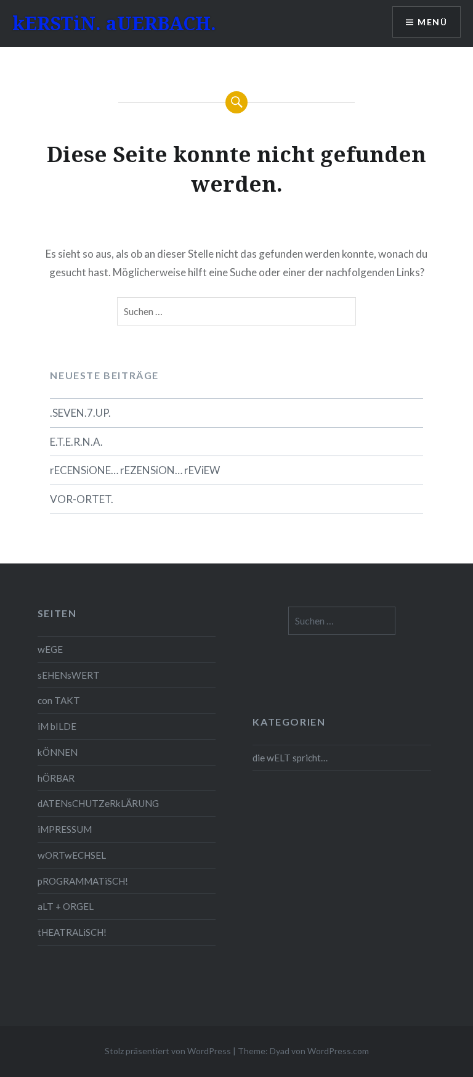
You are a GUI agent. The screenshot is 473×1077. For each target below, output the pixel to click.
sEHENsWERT (69, 675)
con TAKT (59, 700)
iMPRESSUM (65, 829)
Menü (432, 22)
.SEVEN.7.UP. (80, 412)
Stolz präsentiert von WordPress (168, 1051)
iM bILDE (57, 726)
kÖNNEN (58, 752)
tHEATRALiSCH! (72, 932)
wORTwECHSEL (72, 855)
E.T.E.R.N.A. (76, 441)
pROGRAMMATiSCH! (83, 881)
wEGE (50, 649)
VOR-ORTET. (81, 499)
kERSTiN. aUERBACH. (114, 23)
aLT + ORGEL (66, 906)
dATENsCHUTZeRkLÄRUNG (98, 803)
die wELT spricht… (290, 757)
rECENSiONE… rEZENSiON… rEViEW (135, 470)
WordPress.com (338, 1051)
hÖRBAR (56, 778)
